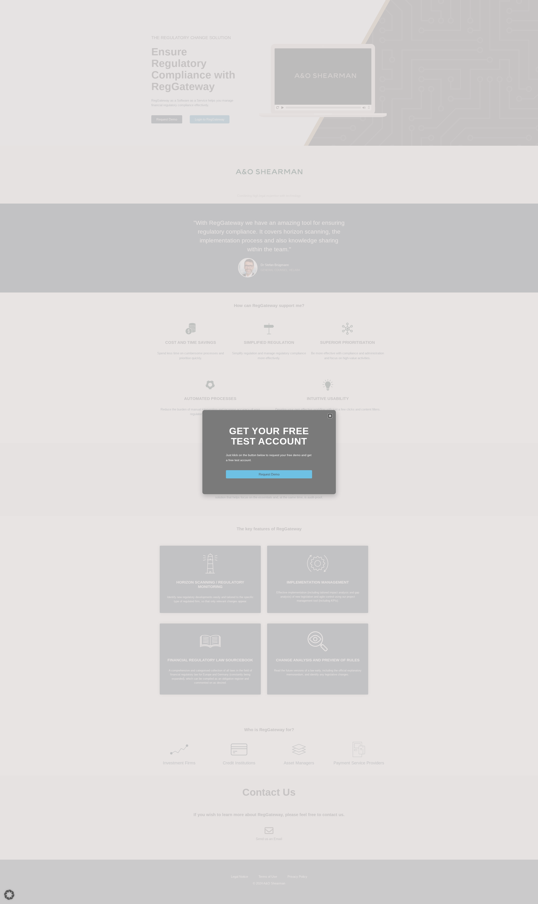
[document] (269, 452)
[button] (9, 894)
